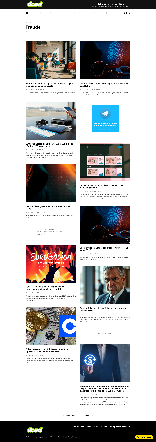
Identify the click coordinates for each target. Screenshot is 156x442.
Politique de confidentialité (120, 427)
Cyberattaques (45, 13)
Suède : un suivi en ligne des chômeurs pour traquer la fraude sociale (50, 84)
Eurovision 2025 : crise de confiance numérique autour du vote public (46, 288)
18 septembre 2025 (41, 89)
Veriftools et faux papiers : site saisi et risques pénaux (101, 186)
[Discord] (126, 13)
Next (87, 415)
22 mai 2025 (93, 314)
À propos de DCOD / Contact (97, 427)
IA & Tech (96, 13)
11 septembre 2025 (41, 149)
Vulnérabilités (59, 13)
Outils (104, 13)
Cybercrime (86, 13)
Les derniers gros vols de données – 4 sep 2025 (49, 207)
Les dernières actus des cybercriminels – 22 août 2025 (104, 249)
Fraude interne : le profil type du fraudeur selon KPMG (103, 309)
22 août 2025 (94, 253)
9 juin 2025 (39, 292)
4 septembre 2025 (41, 212)
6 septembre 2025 (95, 191)
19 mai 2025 (39, 355)
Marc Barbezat (30, 89)
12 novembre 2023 (95, 394)
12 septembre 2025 (95, 89)
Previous (70, 415)
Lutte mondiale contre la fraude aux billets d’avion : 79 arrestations (49, 145)
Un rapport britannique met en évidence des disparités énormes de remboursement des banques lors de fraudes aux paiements (104, 388)
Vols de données (73, 13)
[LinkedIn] (121, 13)
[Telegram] (124, 13)
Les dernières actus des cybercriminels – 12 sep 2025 (104, 84)
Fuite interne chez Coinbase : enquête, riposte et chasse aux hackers (47, 350)
